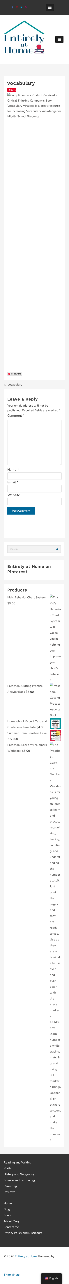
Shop (7, 1215)
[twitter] (21, 7)
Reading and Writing (17, 1163)
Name (13, 469)
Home (8, 1203)
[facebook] (12, 7)
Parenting (10, 1186)
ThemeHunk (12, 1275)
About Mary (12, 1221)
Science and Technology (20, 1180)
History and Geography (19, 1174)
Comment (15, 415)
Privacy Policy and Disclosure (23, 1233)
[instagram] (25, 7)
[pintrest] (17, 7)
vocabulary (15, 385)
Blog (7, 1209)
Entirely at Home (26, 1256)
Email (12, 482)
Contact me (11, 1227)
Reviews (9, 1192)
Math (7, 1168)
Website (13, 495)
